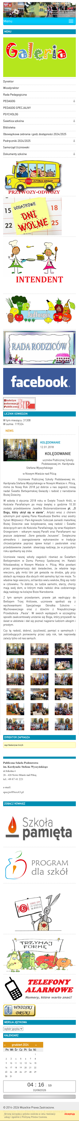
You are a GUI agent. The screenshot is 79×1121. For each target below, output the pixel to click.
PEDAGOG (9, 101)
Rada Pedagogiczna (15, 94)
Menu (7, 21)
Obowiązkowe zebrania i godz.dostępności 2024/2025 (34, 134)
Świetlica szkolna (13, 121)
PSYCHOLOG (10, 114)
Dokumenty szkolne (15, 154)
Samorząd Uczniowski (16, 147)
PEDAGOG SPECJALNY (17, 107)
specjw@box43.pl (13, 792)
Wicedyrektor (11, 88)
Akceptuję (69, 1114)
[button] (74, 101)
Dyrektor (8, 81)
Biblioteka (9, 127)
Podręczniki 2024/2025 (17, 140)
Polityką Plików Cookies (34, 1117)
